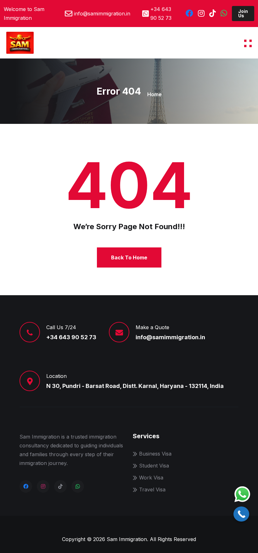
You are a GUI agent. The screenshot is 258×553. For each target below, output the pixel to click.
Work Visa (151, 477)
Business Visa (155, 454)
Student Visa (154, 465)
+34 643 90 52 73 (160, 13)
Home (154, 94)
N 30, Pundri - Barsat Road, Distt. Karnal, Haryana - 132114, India (135, 386)
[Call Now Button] (241, 514)
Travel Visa (152, 489)
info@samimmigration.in (102, 13)
